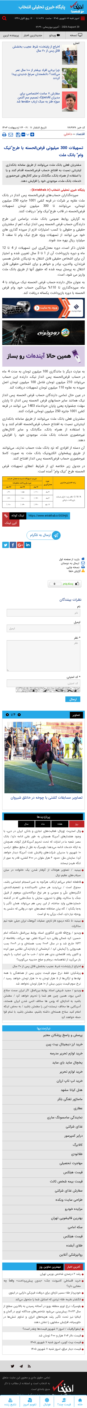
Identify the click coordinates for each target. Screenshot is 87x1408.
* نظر (77, 637)
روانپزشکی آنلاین (71, 1254)
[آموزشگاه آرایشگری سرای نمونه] (43, 356)
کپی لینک (11, 523)
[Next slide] (7, 714)
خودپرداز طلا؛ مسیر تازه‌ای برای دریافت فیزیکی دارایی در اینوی (45, 1292)
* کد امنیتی (73, 677)
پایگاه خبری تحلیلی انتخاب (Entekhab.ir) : (57, 190)
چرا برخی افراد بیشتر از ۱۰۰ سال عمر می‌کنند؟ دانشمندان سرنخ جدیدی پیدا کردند (36, 74)
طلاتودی (77, 1154)
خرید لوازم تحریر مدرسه (66, 1053)
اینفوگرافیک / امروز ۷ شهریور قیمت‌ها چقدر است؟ (52, 1329)
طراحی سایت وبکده (69, 1199)
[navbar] (83, 18)
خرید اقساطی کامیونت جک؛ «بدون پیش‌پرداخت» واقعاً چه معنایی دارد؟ (42, 1283)
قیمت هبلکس (73, 1172)
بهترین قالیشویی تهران (67, 1218)
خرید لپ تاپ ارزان (70, 1081)
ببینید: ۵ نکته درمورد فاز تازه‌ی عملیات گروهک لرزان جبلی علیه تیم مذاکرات (42, 923)
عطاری (78, 1108)
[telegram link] (21, 1366)
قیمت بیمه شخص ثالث (66, 1181)
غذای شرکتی (74, 1126)
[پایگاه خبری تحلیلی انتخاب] (77, 7)
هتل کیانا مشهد (72, 1090)
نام (78, 606)
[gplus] (20, 545)
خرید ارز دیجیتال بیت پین (64, 1044)
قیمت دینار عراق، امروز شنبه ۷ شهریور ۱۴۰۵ (56, 1349)
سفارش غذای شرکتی (69, 1190)
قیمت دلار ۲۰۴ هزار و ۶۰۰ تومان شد (60, 1335)
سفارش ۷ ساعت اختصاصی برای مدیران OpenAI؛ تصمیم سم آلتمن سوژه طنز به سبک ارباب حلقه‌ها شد (38, 97)
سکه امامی (75, 1227)
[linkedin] (27, 545)
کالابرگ (78, 1145)
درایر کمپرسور (73, 1135)
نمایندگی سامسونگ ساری (65, 1117)
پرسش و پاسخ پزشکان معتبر (63, 1035)
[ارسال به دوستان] (10, 134)
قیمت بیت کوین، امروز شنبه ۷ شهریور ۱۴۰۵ (55, 1342)
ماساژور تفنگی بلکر (70, 1099)
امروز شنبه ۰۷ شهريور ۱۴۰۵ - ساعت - (56, 18)
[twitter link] (12, 1366)
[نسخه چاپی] (4, 134)
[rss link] (29, 1366)
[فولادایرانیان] (43, 308)
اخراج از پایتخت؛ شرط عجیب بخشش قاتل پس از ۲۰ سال (36, 49)
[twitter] (5, 545)
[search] (5, 19)
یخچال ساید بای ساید (67, 1062)
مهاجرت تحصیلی (71, 1163)
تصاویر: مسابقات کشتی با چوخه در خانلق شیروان (47, 797)
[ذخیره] (18, 134)
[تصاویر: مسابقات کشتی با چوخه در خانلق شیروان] (43, 757)
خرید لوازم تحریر (71, 1071)
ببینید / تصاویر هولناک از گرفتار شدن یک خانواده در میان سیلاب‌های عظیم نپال (42, 873)
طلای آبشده (74, 1245)
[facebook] (13, 545)
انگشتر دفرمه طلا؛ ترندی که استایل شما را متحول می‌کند (48, 1299)
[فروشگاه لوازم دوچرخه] (43, 332)
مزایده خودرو (74, 1209)
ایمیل (77, 622)
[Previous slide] (19, 714)
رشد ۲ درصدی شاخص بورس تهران (60, 1274)
